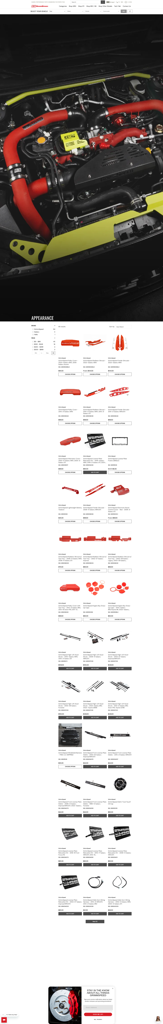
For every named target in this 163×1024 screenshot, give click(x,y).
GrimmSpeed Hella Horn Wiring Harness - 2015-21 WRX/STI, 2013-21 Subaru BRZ (94, 902)
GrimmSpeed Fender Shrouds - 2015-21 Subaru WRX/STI (119, 411)
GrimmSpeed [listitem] (38, 329)
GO (53, 353)
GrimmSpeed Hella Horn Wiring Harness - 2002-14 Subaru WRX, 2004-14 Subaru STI (119, 902)
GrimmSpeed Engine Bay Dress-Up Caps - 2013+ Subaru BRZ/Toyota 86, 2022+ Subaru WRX (119, 608)
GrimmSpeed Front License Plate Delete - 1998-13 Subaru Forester (94, 804)
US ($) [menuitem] (130, 2)
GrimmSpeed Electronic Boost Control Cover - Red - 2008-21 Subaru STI (119, 510)
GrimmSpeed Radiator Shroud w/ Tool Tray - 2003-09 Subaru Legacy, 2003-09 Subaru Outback (119, 559)
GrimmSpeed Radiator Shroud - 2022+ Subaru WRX (94, 362)
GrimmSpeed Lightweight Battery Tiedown (70, 509)
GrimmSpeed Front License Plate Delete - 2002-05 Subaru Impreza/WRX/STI (94, 755)
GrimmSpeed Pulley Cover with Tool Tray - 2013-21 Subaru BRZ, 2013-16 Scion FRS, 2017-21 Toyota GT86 (69, 608)
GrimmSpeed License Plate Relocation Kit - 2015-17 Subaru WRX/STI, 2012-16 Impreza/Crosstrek (94, 853)
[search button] (103, 2)
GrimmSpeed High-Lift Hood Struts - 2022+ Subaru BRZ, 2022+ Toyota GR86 (93, 706)
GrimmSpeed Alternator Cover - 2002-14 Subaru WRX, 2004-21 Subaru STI (69, 461)
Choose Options (70, 374)
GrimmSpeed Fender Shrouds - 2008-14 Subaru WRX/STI (94, 509)
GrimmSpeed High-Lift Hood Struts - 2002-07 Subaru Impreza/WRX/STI (118, 657)
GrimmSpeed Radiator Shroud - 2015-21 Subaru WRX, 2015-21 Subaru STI (94, 411)
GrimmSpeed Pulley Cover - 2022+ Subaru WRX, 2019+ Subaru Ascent (68, 362)
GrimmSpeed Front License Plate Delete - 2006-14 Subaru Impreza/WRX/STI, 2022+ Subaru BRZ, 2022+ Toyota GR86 (70, 804)
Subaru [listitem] (36, 332)
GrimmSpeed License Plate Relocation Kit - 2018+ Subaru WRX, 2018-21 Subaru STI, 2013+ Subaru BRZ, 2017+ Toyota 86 (94, 461)
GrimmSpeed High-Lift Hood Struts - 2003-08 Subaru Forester (68, 706)
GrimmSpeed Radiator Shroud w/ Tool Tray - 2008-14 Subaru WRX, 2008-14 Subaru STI (70, 559)
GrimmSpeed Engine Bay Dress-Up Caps (94, 607)
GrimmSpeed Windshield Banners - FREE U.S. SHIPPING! (70, 754)
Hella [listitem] (36, 335)
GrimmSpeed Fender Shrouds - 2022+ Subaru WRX (119, 362)
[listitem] (43, 342)
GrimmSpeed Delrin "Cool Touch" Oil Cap (119, 803)
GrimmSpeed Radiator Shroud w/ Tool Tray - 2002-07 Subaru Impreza (95, 559)
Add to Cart (95, 472)
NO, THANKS (98, 1019)
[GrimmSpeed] (42, 6)
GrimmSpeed (62, 358)
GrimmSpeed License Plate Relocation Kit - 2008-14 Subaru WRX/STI (119, 853)
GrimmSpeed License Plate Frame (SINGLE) (117, 460)
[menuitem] (119, 2)
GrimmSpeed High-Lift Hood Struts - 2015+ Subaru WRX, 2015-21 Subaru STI (68, 657)
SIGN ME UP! (98, 1014)
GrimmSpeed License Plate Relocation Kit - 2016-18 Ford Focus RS (68, 853)
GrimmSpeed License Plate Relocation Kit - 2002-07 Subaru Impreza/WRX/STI (70, 902)
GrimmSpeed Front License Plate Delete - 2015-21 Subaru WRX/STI (120, 754)
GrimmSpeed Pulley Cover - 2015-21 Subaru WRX (68, 411)
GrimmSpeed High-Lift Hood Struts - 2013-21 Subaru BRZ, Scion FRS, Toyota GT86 (118, 706)
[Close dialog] (113, 988)
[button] (110, 2)
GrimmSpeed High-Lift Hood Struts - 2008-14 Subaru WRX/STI (93, 657)
